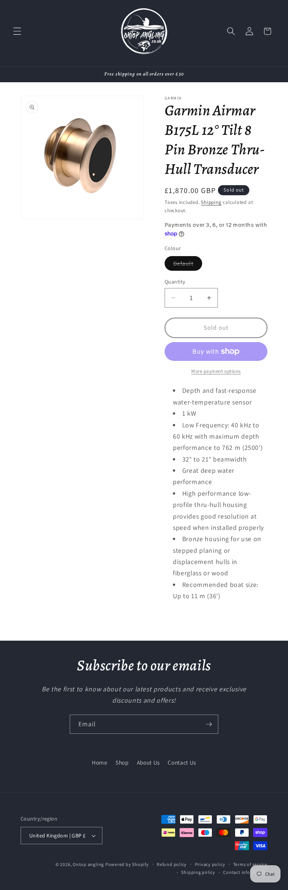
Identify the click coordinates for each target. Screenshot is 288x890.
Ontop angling (88, 864)
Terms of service (250, 864)
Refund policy (172, 864)
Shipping (211, 202)
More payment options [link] (216, 371)
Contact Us (182, 762)
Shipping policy (198, 872)
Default (187, 265)
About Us (148, 762)
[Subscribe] (209, 724)
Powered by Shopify (127, 864)
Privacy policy (210, 864)
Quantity (175, 281)
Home (100, 762)
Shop (122, 762)
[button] (17, 31)
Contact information (245, 872)
